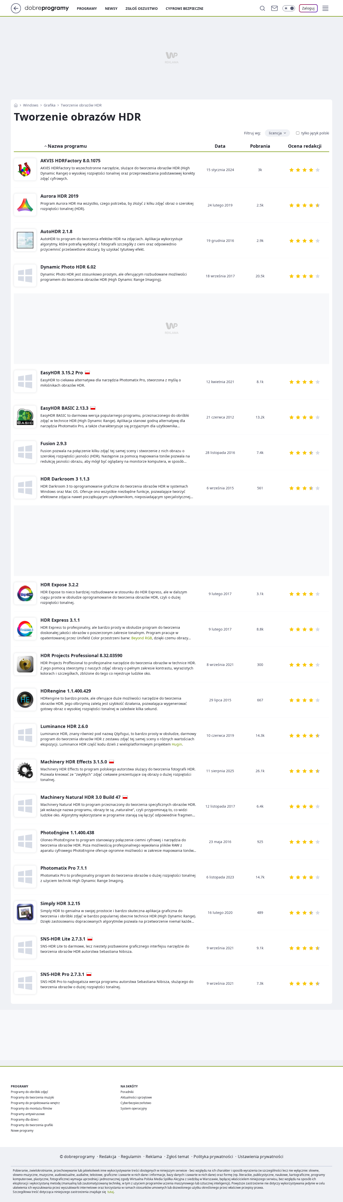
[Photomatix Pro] (25, 877)
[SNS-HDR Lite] (25, 947)
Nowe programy (22, 1130)
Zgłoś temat (177, 1156)
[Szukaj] (262, 8)
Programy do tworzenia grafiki (32, 1125)
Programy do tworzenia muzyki (32, 1097)
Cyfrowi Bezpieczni (184, 8)
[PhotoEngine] (25, 841)
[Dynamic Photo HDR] (25, 275)
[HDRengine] (25, 699)
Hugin (177, 744)
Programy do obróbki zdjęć (29, 1092)
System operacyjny (134, 1108)
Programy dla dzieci (24, 1119)
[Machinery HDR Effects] (25, 770)
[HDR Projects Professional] (25, 664)
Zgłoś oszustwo (142, 8)
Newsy (111, 8)
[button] (325, 8)
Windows (30, 105)
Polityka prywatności (213, 1156)
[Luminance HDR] (25, 735)
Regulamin (131, 1156)
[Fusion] (25, 452)
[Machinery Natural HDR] (25, 806)
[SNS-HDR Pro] (25, 983)
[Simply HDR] (25, 912)
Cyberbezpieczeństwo (136, 1103)
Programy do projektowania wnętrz (35, 1103)
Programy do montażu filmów (31, 1108)
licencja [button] (275, 133)
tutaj (110, 1192)
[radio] (291, 169)
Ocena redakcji (304, 146)
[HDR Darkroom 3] (25, 487)
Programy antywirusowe (28, 1114)
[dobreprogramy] (51, 8)
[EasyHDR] (25, 381)
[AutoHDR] (25, 240)
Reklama (154, 1156)
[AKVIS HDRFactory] (25, 169)
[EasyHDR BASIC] (25, 417)
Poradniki (127, 1092)
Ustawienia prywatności (260, 1156)
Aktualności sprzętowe (136, 1097)
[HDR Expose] (25, 593)
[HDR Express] (25, 629)
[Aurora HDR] (25, 205)
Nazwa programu (67, 146)
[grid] (171, 930)
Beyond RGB (141, 638)
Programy (87, 8)
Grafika (49, 105)
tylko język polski (315, 133)
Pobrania (260, 146)
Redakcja (107, 1156)
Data (220, 146)
